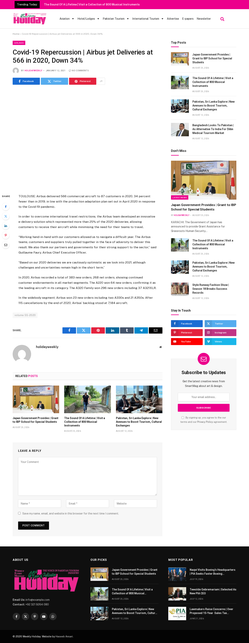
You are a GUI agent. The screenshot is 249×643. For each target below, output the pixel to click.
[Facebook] (5, 206)
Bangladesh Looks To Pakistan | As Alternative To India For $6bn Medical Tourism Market (213, 129)
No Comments (80, 70)
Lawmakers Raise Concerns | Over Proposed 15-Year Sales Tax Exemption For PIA (211, 611)
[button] (221, 18)
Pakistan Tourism (113, 18)
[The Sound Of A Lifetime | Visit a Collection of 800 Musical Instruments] (87, 399)
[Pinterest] (5, 235)
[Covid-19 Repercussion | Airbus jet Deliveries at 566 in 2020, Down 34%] (87, 139)
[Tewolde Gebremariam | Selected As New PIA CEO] (177, 594)
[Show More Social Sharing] (101, 81)
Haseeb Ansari (64, 636)
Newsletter (204, 18)
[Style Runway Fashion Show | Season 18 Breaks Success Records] (180, 289)
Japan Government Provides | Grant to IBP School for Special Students (35, 420)
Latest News (180, 197)
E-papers (188, 18)
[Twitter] (5, 216)
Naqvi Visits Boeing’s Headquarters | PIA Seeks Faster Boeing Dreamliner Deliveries (212, 572)
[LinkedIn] (5, 225)
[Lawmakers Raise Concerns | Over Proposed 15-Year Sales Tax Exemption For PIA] (177, 613)
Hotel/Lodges (86, 18)
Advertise (173, 18)
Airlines (19, 43)
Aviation (65, 18)
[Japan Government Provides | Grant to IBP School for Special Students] (36, 399)
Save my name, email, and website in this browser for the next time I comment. (70, 513)
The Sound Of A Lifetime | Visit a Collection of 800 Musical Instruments (92, 4)
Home (16, 34)
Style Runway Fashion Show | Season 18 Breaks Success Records (210, 288)
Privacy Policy (205, 421)
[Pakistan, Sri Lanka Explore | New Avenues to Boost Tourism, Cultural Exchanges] (139, 399)
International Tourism (145, 18)
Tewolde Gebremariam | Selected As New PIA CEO (213, 591)
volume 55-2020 (25, 315)
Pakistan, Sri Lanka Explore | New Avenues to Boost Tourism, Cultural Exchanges (139, 422)
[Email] (5, 244)
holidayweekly (33, 70)
